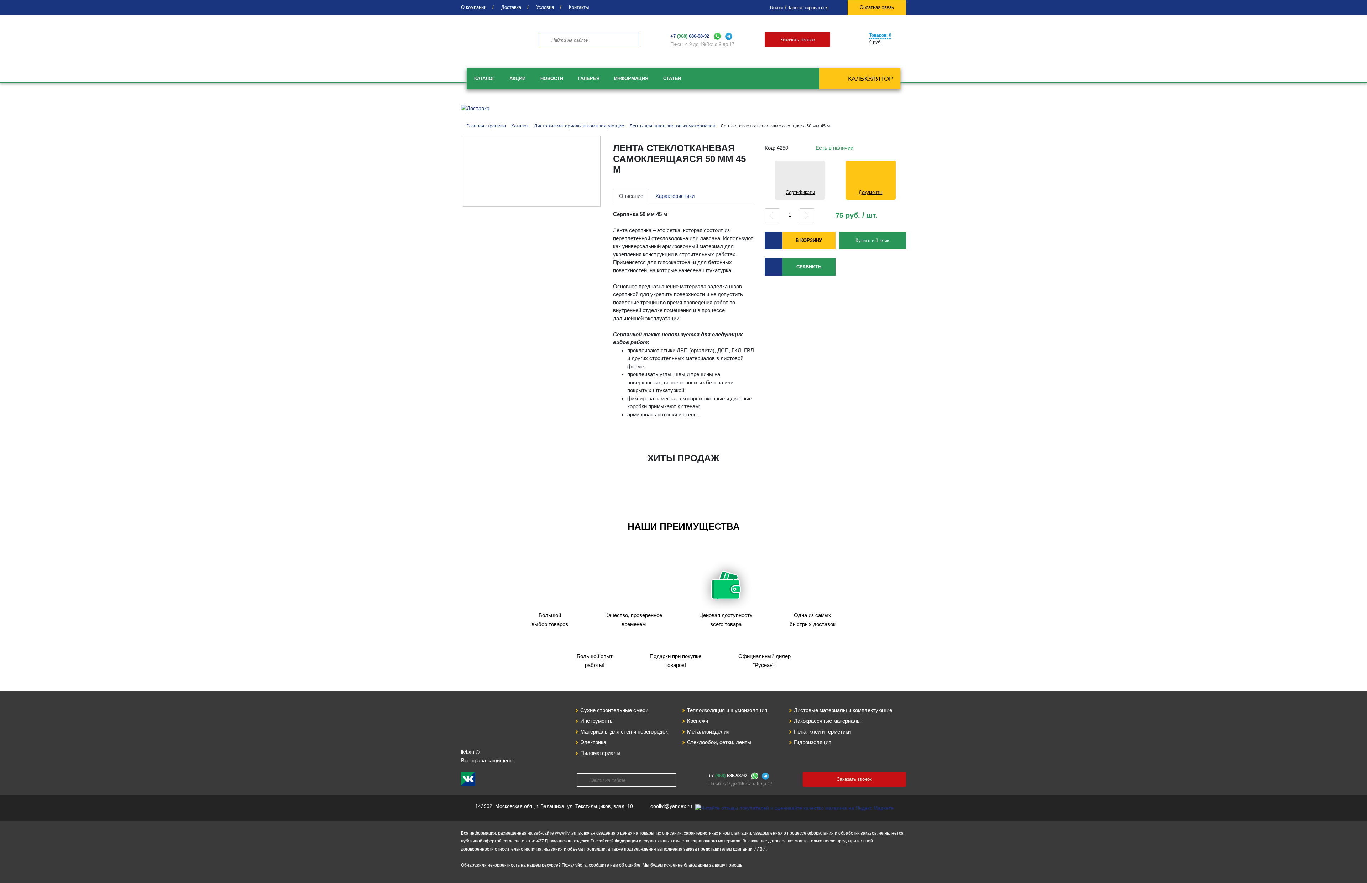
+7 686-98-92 (689, 36)
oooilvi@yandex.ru (671, 806)
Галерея (588, 78)
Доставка (511, 7)
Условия (545, 7)
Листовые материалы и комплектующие (843, 710)
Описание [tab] (631, 196)
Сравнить (808, 266)
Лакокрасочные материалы (827, 721)
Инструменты (597, 721)
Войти (776, 7)
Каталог (484, 78)
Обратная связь (877, 7)
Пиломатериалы (600, 753)
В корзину (809, 240)
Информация (631, 78)
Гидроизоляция (812, 742)
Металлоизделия (708, 732)
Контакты (579, 7)
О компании (473, 7)
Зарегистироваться (807, 7)
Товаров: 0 (880, 35)
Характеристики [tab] (675, 196)
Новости (551, 78)
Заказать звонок (797, 39)
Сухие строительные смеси (614, 710)
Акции (517, 78)
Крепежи (697, 721)
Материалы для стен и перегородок (624, 732)
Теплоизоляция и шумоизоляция (727, 710)
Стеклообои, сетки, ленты (719, 742)
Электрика (593, 742)
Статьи (672, 78)
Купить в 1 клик (872, 240)
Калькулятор (870, 78)
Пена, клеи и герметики (822, 732)
